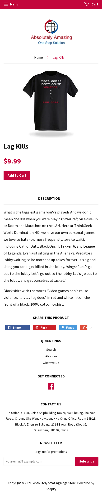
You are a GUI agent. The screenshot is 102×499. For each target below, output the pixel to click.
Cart (94, 4)
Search (51, 350)
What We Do (51, 363)
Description (49, 198)
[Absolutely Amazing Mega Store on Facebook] (51, 388)
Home (38, 57)
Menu (13, 4)
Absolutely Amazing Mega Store (54, 483)
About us (51, 356)
